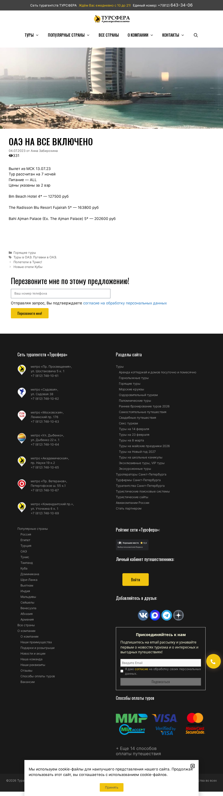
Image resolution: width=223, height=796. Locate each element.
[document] (111, 398)
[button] (192, 766)
